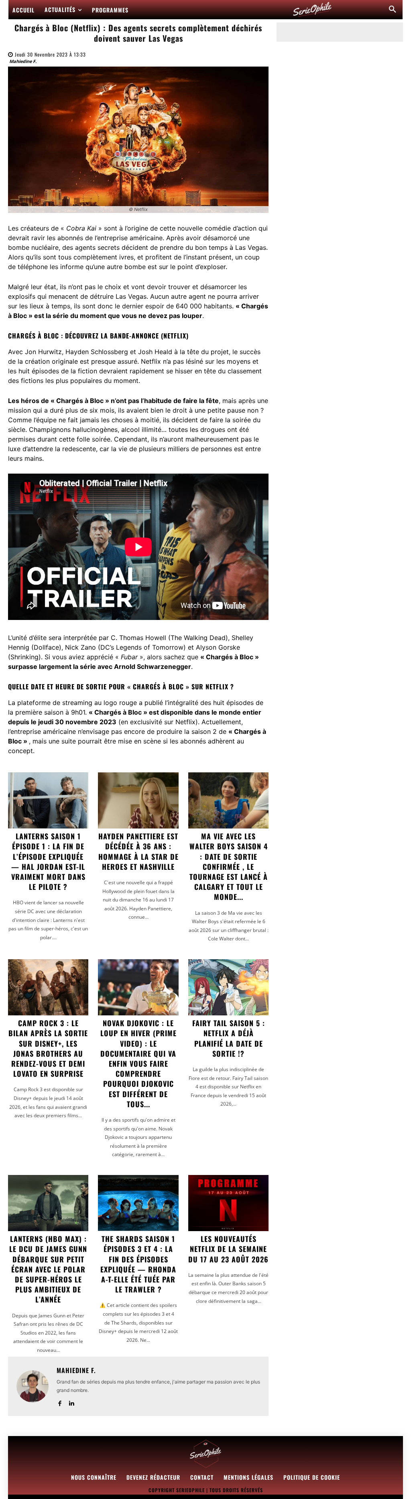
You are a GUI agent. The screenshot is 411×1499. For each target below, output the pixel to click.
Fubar (129, 657)
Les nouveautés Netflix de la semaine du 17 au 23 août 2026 (228, 1249)
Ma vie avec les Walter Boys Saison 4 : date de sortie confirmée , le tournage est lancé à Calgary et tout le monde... (228, 866)
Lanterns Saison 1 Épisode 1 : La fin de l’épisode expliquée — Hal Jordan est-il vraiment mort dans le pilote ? (48, 861)
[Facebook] (60, 1402)
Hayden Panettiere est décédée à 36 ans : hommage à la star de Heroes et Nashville (138, 851)
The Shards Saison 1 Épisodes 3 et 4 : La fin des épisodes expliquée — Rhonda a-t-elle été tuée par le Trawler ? (138, 1264)
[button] (393, 10)
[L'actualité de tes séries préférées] (312, 9)
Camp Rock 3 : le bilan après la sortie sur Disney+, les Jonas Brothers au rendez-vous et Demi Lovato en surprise (48, 1048)
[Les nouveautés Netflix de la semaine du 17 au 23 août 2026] (228, 1203)
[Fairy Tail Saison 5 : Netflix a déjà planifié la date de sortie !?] (228, 987)
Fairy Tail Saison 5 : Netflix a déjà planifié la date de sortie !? (228, 1038)
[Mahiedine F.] (32, 1386)
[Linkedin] (71, 1402)
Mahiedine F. (23, 61)
